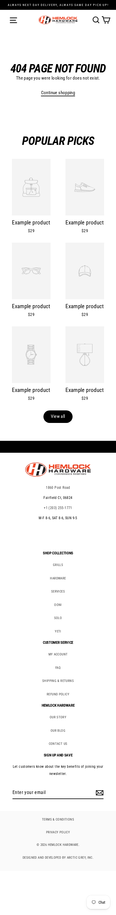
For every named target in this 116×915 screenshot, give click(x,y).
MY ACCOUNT (58, 654)
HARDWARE (58, 578)
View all (58, 416)
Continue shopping (58, 92)
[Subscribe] (99, 792)
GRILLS (58, 565)
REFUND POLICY (58, 694)
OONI (58, 605)
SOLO (58, 618)
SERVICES (58, 591)
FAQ (58, 668)
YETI (58, 631)
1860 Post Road (58, 488)
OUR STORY (58, 717)
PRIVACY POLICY (58, 832)
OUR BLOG (58, 731)
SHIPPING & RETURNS (58, 681)
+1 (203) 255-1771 (58, 508)
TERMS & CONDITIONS (58, 819)
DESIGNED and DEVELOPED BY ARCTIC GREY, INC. (58, 858)
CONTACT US (58, 744)
